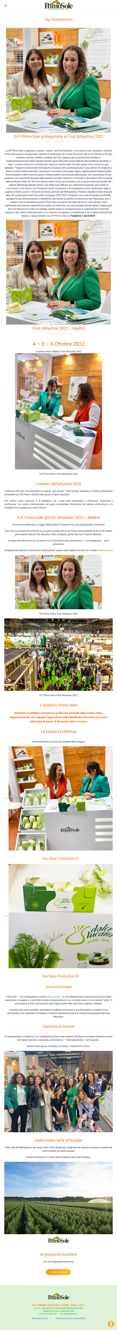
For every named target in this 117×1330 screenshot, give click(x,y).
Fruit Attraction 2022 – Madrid (59, 328)
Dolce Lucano (105, 550)
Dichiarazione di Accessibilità (70, 1318)
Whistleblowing (39, 1318)
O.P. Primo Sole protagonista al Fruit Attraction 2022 (58, 136)
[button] (5, 5)
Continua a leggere (58, 1272)
